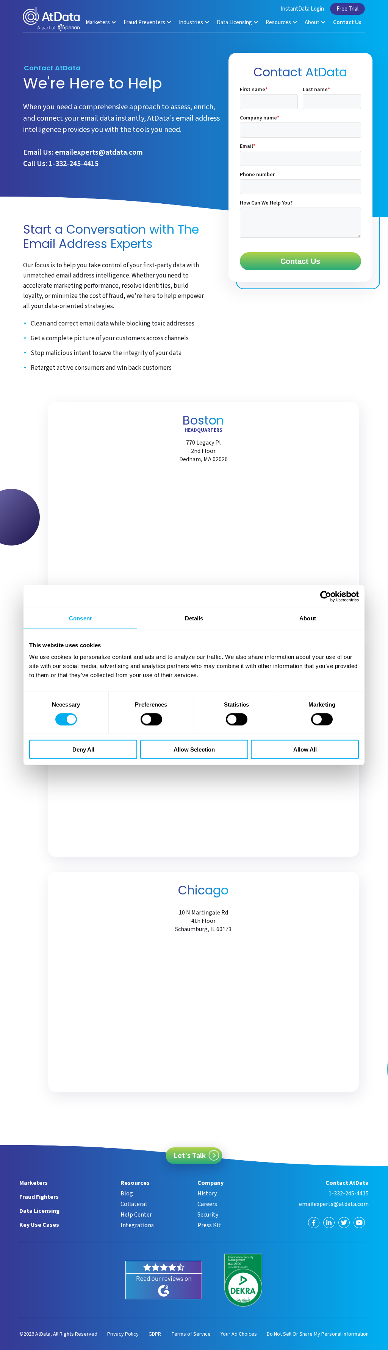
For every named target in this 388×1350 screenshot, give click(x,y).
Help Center (136, 1215)
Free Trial (347, 9)
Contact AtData (347, 1183)
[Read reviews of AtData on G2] (164, 1280)
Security (207, 1215)
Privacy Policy (123, 1334)
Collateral (133, 1204)
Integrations (137, 1225)
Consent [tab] (80, 618)
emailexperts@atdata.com (99, 152)
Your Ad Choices (239, 1334)
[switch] (151, 719)
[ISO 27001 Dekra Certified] (243, 1280)
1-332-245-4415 (74, 163)
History (207, 1193)
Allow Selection (194, 749)
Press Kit (209, 1225)
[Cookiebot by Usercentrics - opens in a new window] (326, 596)
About (313, 22)
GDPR (155, 1334)
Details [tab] (194, 618)
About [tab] (307, 618)
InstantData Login (302, 9)
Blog (126, 1193)
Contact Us (347, 22)
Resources (279, 22)
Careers (207, 1204)
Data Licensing (235, 22)
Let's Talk (190, 1155)
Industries (191, 22)
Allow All (305, 749)
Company (210, 1183)
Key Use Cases (39, 1225)
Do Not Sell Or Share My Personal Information (318, 1334)
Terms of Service (191, 1334)
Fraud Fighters (39, 1197)
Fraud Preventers (145, 22)
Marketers (98, 22)
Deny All (83, 749)
